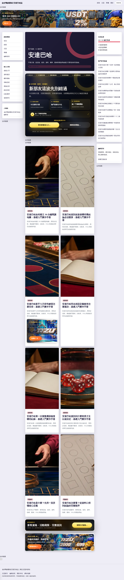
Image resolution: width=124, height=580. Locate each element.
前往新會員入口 (44, 125)
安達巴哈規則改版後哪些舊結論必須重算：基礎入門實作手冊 (76, 217)
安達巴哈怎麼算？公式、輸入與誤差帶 (109, 85)
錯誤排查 (7, 90)
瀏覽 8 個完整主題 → (34, 66)
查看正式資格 (82, 525)
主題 (102, 3)
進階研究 (7, 98)
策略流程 (7, 82)
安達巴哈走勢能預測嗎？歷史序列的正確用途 (109, 137)
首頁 (5, 41)
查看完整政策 (102, 159)
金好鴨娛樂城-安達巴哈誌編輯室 (12, 113)
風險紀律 (7, 86)
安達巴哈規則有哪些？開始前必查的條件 (109, 79)
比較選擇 (7, 94)
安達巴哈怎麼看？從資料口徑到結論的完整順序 (109, 73)
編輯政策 (7, 56)
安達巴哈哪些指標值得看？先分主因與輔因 (109, 130)
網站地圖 (27, 573)
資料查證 (7, 74)
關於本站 (20, 573)
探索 (98, 3)
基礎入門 (7, 70)
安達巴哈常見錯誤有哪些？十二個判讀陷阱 (109, 118)
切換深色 (118, 3)
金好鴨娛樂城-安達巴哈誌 (12, 3)
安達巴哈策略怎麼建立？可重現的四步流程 (109, 105)
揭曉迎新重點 (75, 125)
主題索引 (5, 573)
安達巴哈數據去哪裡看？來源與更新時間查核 (109, 124)
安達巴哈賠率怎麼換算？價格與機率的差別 (109, 98)
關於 (112, 3)
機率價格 (7, 78)
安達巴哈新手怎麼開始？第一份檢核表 (109, 111)
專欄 (107, 3)
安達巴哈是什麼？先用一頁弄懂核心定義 (109, 66)
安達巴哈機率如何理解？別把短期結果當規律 (109, 92)
